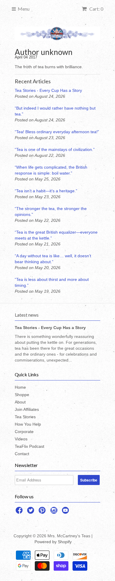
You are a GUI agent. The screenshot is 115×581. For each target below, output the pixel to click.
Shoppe (22, 394)
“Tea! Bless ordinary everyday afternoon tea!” (57, 131)
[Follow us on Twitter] (31, 512)
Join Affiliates (27, 409)
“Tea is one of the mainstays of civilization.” (55, 149)
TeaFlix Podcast (29, 446)
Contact (22, 453)
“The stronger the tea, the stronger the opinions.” (51, 211)
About (20, 402)
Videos (21, 439)
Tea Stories (25, 416)
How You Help (28, 424)
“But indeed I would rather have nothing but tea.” (55, 111)
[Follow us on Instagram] (54, 512)
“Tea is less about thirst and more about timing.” (52, 282)
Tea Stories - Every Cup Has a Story (48, 90)
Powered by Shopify (53, 541)
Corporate (24, 431)
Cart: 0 (95, 9)
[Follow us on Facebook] (20, 512)
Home (20, 387)
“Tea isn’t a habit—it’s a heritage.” (46, 190)
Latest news (27, 315)
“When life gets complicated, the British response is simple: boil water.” (51, 170)
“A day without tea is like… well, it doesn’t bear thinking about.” (53, 258)
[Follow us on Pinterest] (43, 512)
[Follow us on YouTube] (66, 512)
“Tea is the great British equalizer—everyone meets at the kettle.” (56, 235)
